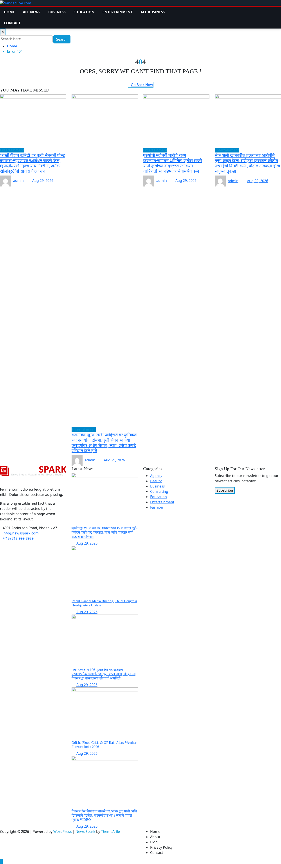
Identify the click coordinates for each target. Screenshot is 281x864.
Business (57, 12)
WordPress (62, 831)
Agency (156, 475)
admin (18, 180)
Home (9, 12)
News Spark (85, 831)
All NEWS (31, 12)
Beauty (156, 481)
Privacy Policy (161, 847)
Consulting (159, 491)
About (155, 836)
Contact (12, 23)
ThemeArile (110, 831)
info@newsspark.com (21, 533)
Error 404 (15, 51)
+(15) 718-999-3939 (18, 538)
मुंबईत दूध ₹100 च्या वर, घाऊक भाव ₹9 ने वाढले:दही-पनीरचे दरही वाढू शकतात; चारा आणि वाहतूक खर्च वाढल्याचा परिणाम (104, 532)
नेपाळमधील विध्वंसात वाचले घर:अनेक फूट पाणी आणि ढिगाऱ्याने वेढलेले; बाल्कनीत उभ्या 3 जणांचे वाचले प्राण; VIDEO (104, 815)
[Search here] (190, 9)
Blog (154, 842)
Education (84, 12)
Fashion (156, 507)
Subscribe (224, 490)
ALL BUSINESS (152, 12)
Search (62, 39)
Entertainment (118, 12)
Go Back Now (142, 84)
